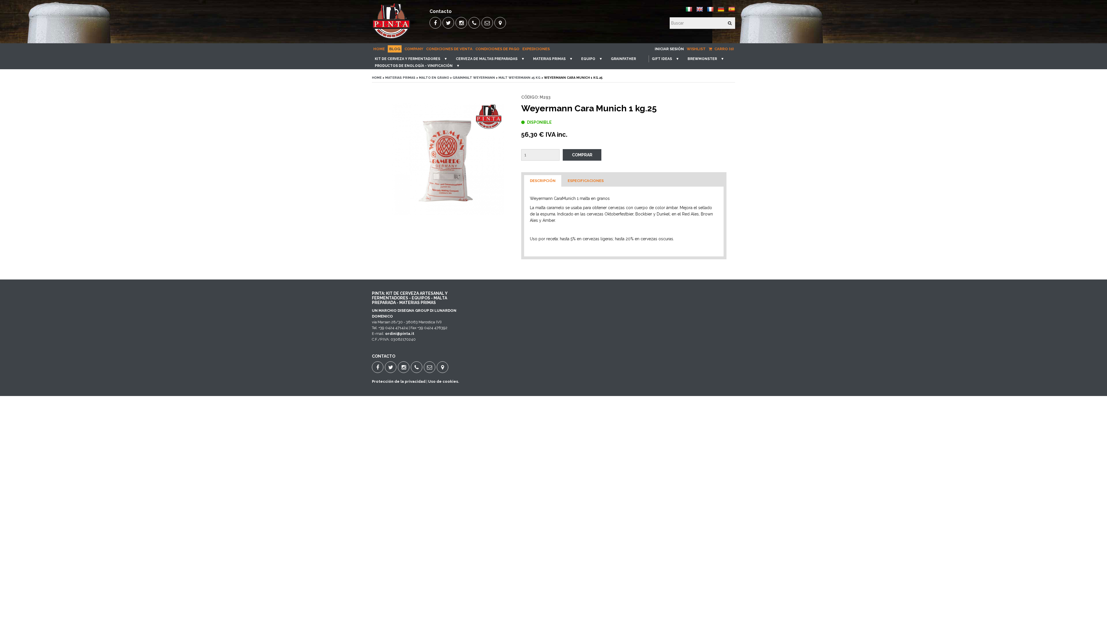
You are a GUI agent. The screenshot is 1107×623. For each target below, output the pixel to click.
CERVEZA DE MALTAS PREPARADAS (486, 59)
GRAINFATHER (623, 59)
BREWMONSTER (702, 59)
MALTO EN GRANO (434, 78)
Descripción (543, 181)
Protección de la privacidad (399, 381)
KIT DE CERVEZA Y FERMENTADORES (407, 59)
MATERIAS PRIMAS (549, 59)
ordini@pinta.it (399, 333)
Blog (394, 49)
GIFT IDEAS (662, 59)
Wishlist (696, 49)
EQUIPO (588, 59)
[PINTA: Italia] (689, 11)
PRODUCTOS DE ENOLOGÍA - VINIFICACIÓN (414, 66)
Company (413, 49)
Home (379, 49)
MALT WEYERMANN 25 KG (519, 78)
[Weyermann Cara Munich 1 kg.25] (448, 159)
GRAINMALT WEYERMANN (474, 78)
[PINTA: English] (699, 11)
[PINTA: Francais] (710, 11)
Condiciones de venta (449, 49)
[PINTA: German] (721, 11)
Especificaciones (586, 181)
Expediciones (536, 49)
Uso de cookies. (443, 381)
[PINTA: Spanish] (731, 11)
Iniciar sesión (669, 49)
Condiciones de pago (497, 49)
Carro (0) (723, 49)
